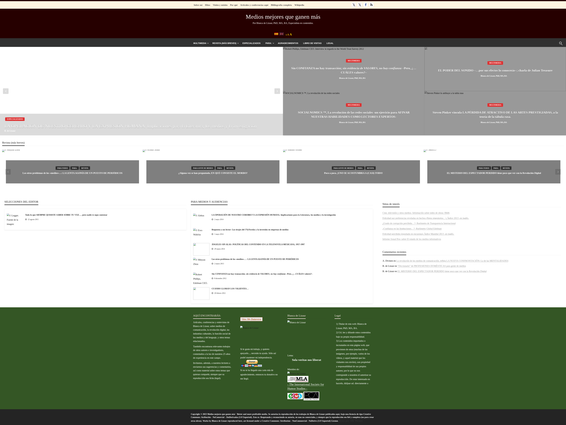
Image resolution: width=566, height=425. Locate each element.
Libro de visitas (312, 43)
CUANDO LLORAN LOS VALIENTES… (230, 289)
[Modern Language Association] (297, 379)
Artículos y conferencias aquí (254, 5)
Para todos (62, 168)
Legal (330, 43)
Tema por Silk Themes (351, 420)
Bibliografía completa (281, 5)
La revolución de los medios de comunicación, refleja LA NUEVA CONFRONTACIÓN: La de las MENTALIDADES (452, 261)
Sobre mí (198, 5)
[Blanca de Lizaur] (249, 327)
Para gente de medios (203, 168)
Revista (84, 168)
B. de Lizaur (9, 131)
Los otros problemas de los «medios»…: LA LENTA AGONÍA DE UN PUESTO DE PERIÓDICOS (72, 173)
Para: (268, 43)
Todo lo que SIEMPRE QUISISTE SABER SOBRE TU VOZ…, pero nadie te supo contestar (66, 215)
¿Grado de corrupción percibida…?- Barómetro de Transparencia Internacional (419, 223)
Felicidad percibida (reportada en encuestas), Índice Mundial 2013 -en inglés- (418, 234)
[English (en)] (282, 33)
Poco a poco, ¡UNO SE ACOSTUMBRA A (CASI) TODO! (353, 173)
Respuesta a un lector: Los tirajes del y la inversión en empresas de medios (250, 230)
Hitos (207, 5)
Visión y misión (220, 5)
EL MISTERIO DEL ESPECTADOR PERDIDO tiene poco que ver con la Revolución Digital (494, 173)
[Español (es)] (276, 33)
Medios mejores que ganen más (283, 16)
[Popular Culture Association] (311, 395)
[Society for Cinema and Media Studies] (295, 395)
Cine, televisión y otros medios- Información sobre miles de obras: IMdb (416, 213)
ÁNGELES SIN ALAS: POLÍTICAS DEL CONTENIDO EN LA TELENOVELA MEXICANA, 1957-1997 (258, 244)
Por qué (234, 5)
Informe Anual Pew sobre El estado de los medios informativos (411, 239)
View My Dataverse (251, 319)
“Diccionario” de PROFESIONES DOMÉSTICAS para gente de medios (432, 266)
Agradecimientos (288, 43)
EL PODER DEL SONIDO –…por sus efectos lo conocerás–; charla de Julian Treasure (495, 70)
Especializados (251, 43)
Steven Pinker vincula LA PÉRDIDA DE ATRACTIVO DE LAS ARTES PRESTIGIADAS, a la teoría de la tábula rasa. (495, 115)
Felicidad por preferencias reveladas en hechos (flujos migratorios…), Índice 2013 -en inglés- (425, 218)
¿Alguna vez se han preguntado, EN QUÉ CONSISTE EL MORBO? (212, 173)
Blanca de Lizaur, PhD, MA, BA (352, 78)
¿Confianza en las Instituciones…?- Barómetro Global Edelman (412, 228)
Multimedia (199, 43)
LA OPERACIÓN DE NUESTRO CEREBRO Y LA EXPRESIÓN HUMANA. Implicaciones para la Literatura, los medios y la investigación (130, 126)
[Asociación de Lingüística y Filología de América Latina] (296, 373)
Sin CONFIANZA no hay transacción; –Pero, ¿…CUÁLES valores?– (353, 70)
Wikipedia (299, 5)
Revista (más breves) (224, 43)
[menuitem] (200, 43)
